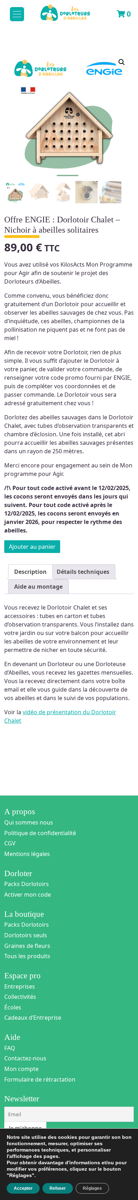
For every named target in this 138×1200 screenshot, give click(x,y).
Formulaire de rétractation (39, 1079)
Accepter (23, 1188)
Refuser (58, 1188)
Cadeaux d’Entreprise (32, 1017)
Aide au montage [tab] (38, 586)
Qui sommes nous (28, 822)
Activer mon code (27, 894)
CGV (10, 843)
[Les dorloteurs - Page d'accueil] (58, 9)
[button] (121, 62)
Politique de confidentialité (40, 833)
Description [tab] (30, 572)
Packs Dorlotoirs (26, 884)
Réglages (92, 1188)
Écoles (12, 1007)
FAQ (9, 1048)
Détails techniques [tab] (83, 572)
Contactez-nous (25, 1058)
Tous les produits (27, 956)
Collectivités (20, 997)
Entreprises (19, 986)
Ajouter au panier (32, 547)
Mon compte (21, 1069)
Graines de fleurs (27, 946)
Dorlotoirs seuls (25, 935)
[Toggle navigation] (17, 14)
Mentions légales (27, 854)
